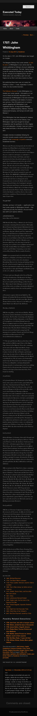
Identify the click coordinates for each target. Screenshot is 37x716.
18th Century (20, 646)
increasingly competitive (19, 139)
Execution (16, 650)
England (10, 650)
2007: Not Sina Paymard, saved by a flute (18, 613)
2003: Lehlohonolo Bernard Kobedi (16, 598)
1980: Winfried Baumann (13, 578)
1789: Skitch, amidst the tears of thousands (20, 625)
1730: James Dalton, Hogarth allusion (18, 627)
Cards (17, 28)
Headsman (21, 52)
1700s (22, 652)
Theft (11, 652)
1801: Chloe (9, 596)
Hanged (22, 650)
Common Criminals (16, 648)
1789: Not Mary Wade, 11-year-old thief (18, 638)
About (11, 28)
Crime (24, 648)
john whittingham (22, 654)
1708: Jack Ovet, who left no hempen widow (20, 623)
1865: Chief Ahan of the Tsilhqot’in (16, 611)
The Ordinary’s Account (10, 91)
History (27, 650)
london (29, 654)
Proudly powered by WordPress (18, 712)
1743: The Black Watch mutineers (16, 580)
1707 (25, 652)
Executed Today (12, 12)
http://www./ (8, 670)
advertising (6, 654)
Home (5, 28)
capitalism (13, 654)
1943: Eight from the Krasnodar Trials (17, 609)
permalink (6, 658)
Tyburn (9, 656)
